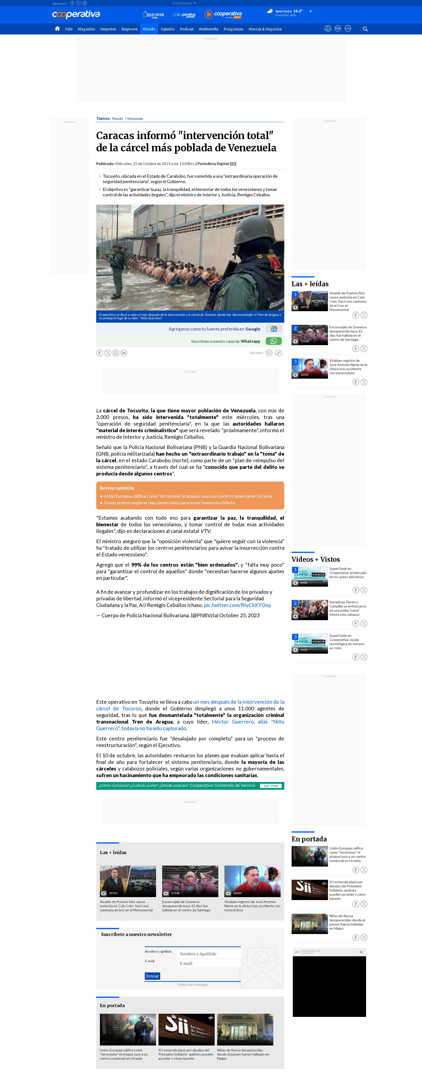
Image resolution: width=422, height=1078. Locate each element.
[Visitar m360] (338, 33)
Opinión (168, 29)
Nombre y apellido (158, 951)
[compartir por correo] (269, 353)
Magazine (86, 29)
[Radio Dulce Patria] (153, 14)
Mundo (149, 29)
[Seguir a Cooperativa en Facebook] (72, 3)
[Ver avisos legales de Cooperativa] (328, 33)
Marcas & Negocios (265, 29)
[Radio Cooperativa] (223, 15)
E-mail (149, 961)
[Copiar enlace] (278, 353)
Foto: (103, 209)
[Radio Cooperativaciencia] (184, 15)
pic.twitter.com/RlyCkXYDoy (237, 605)
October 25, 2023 (239, 615)
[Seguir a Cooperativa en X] (78, 3)
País (69, 29)
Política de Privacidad (193, 985)
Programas (233, 29)
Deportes (108, 29)
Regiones (129, 29)
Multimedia (208, 29)
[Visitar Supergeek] (348, 33)
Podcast (187, 29)
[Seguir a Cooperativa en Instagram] (84, 3)
